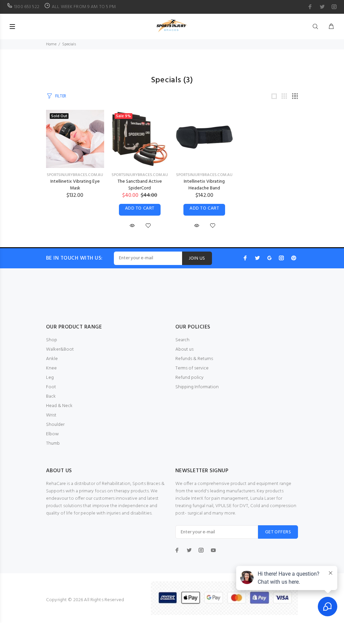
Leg (50, 378)
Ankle (52, 359)
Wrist (51, 415)
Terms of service (192, 368)
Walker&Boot (60, 349)
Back (51, 396)
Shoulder (55, 425)
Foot (51, 387)
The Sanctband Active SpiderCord (140, 185)
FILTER (60, 96)
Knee (51, 368)
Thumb (53, 443)
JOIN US (197, 258)
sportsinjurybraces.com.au (75, 175)
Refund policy (189, 378)
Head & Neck (59, 406)
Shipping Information (197, 387)
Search (182, 340)
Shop (51, 340)
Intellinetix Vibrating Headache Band (204, 185)
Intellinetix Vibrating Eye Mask (75, 185)
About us (184, 349)
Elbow (52, 434)
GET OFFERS (278, 532)
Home (51, 44)
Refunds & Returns (194, 359)
